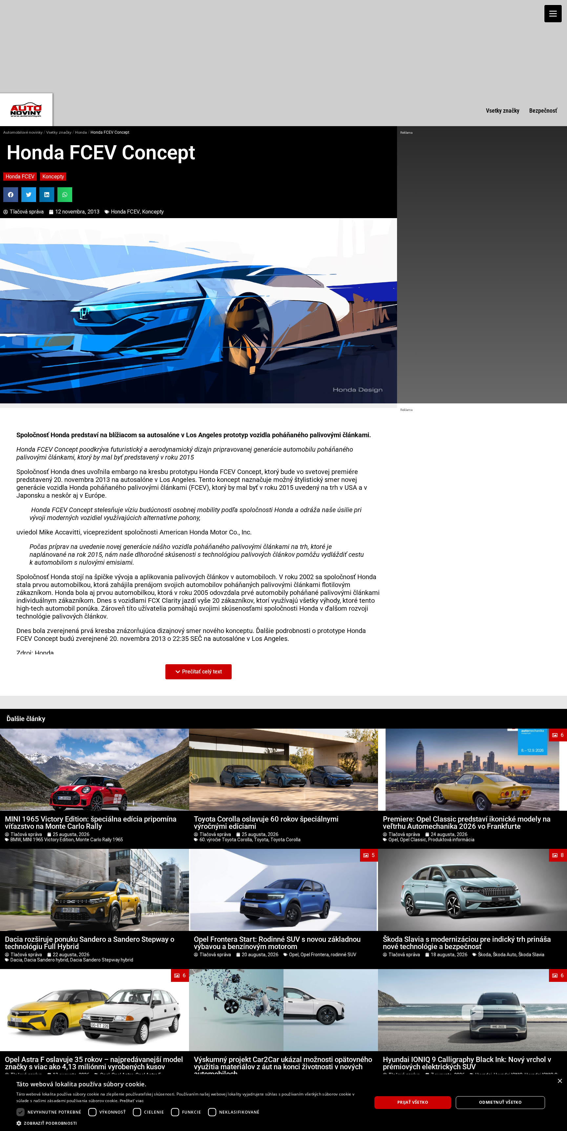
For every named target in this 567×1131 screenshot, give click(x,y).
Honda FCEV (20, 176)
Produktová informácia (451, 839)
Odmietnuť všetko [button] (500, 1102)
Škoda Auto (504, 954)
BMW (15, 839)
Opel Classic (413, 839)
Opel (393, 839)
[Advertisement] (283, 46)
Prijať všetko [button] (412, 1102)
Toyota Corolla (285, 839)
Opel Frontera (315, 954)
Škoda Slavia (531, 954)
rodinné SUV (343, 954)
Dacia (16, 959)
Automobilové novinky (23, 132)
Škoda (484, 954)
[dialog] (283, 1102)
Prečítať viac (132, 1100)
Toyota (261, 839)
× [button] (559, 1081)
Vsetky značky (59, 132)
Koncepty (53, 176)
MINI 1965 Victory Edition (48, 839)
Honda (81, 132)
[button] (10, 194)
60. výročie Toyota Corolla (226, 839)
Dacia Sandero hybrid (46, 959)
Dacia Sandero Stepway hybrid (101, 959)
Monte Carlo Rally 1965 (99, 839)
